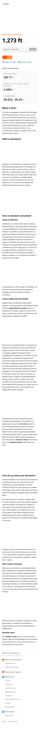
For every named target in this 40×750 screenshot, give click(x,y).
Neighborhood (10, 692)
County (7, 681)
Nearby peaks (26, 62)
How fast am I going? (13, 672)
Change (33, 49)
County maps (10, 707)
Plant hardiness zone (12, 699)
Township (8, 684)
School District (10, 688)
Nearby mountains (11, 667)
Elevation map (10, 663)
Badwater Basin (16, 442)
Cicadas (8, 703)
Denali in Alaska (22, 440)
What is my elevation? (12, 35)
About (4, 721)
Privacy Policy (13, 721)
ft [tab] (5, 57)
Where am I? (9, 677)
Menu (7, 4)
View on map (10, 62)
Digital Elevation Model (17, 308)
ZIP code (8, 696)
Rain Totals (9, 715)
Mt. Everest (24, 424)
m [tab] (9, 57)
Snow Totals (9, 712)
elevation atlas (10, 637)
